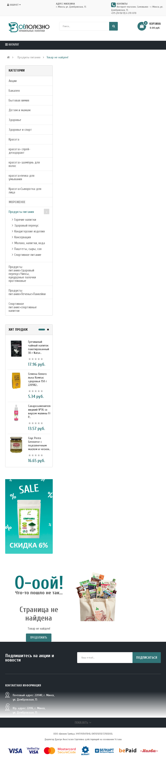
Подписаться (146, 658)
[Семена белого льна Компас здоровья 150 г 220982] (16, 380)
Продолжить (38, 637)
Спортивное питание (27, 255)
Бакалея (14, 91)
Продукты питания (29, 57)
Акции (13, 81)
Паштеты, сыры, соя (28, 249)
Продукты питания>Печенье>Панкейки (27, 292)
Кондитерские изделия (29, 231)
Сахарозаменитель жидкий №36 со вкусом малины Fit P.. (39, 411)
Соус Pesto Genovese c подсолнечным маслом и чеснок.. (39, 443)
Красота (14, 139)
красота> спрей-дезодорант (19, 151)
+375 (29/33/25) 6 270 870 (123, 13)
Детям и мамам (19, 110)
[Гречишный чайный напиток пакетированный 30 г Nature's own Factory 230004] (16, 348)
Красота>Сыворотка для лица (25, 190)
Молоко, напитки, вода (29, 243)
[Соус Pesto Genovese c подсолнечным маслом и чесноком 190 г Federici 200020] (16, 445)
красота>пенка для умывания (21, 177)
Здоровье (15, 120)
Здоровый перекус (26, 225)
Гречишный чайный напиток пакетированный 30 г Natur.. (38, 347)
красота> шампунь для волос (24, 164)
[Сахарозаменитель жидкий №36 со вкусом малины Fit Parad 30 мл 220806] (16, 413)
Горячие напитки (25, 220)
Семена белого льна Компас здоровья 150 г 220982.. (37, 379)
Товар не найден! (57, 57)
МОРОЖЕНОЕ (17, 202)
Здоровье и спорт (20, 130)
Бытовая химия (19, 100)
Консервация (22, 237)
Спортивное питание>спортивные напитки (23, 307)
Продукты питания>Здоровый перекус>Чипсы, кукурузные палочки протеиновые (22, 274)
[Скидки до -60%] (29, 516)
